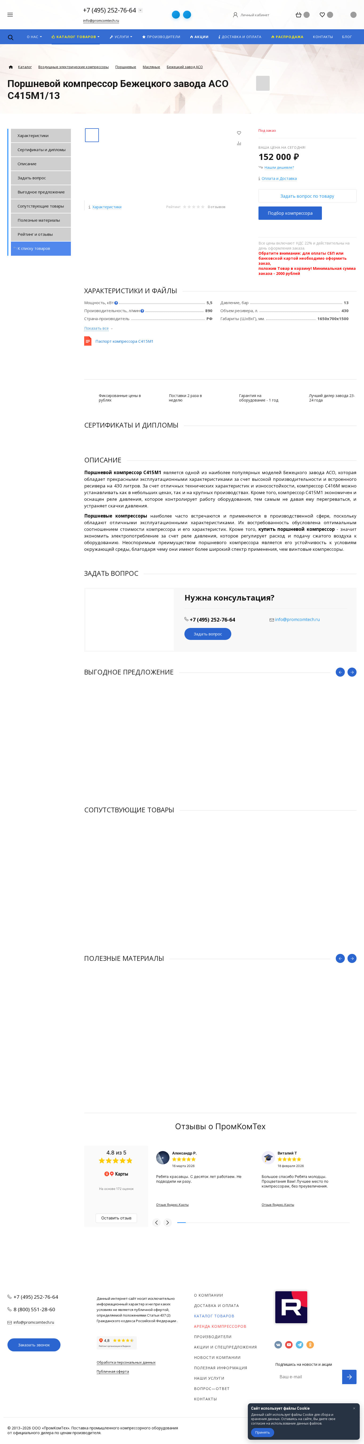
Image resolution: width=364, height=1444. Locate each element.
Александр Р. (184, 1153)
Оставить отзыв (116, 1217)
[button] (156, 1222)
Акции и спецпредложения (225, 1347)
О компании (208, 1295)
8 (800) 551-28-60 (34, 1309)
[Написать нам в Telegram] (176, 15)
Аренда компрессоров (220, 1326)
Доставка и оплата (216, 1305)
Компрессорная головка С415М (114, 898)
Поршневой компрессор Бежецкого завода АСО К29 (134, 760)
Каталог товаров (214, 1315)
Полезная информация (220, 1367)
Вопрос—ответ (212, 1388)
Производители (213, 1336)
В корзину (152, 795)
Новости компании (217, 1357)
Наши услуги (209, 1378)
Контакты (205, 1398)
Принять (262, 1432)
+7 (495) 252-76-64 (109, 10)
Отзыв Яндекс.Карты (172, 1205)
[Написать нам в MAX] (187, 15)
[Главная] (10, 67)
